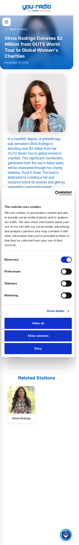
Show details (55, 311)
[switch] (66, 271)
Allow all (38, 323)
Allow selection (38, 335)
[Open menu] (6, 22)
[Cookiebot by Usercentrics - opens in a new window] (55, 193)
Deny (38, 348)
